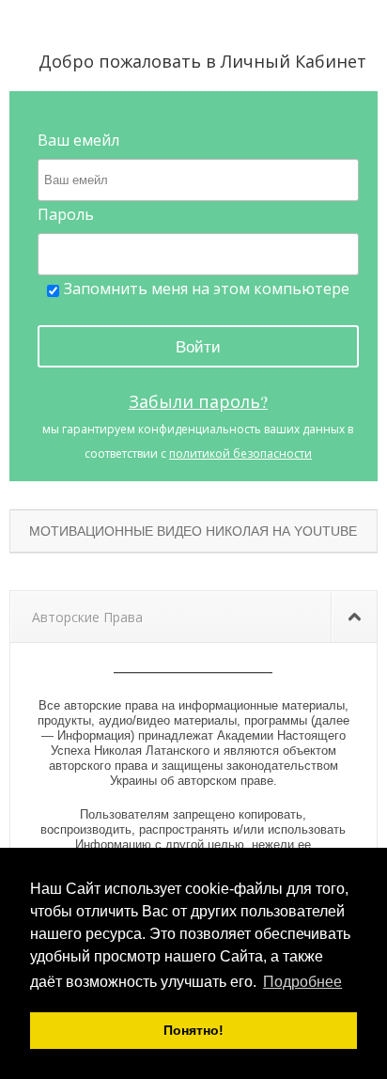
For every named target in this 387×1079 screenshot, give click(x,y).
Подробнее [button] (302, 982)
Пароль (66, 214)
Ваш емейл (78, 140)
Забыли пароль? (198, 401)
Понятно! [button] (193, 1030)
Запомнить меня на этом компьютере (206, 288)
